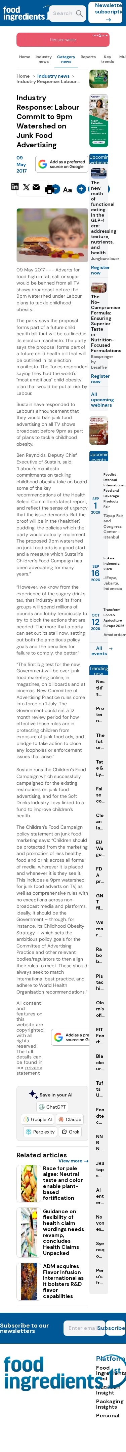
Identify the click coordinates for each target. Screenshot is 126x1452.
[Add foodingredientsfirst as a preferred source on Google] (61, 164)
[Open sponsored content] (63, 45)
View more (70, 1160)
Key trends (107, 59)
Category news (66, 59)
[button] (52, 1107)
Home (24, 56)
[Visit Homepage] (29, 24)
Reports (88, 56)
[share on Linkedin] (16, 188)
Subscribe (115, 1328)
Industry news (44, 59)
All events (99, 650)
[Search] (79, 14)
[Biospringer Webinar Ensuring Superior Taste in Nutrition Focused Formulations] (98, 443)
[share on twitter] (26, 189)
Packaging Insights (110, 1404)
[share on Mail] (37, 188)
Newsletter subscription (108, 8)
